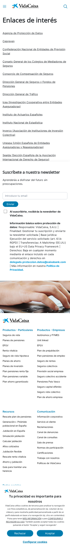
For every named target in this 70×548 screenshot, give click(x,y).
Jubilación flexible (12, 451)
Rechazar (20, 533)
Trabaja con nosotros (48, 458)
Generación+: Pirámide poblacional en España (15, 423)
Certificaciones (45, 452)
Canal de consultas (47, 437)
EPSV (5, 345)
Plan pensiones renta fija (15, 371)
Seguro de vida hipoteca (16, 355)
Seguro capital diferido (49, 386)
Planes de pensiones (13, 340)
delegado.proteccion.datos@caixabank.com (38, 262)
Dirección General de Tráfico (20, 94)
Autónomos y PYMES (48, 335)
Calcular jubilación (12, 441)
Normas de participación (50, 447)
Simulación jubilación (14, 436)
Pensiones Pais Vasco (48, 381)
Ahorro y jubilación (12, 461)
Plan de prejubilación (48, 350)
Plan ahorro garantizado (15, 381)
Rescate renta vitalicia (14, 456)
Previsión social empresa (50, 371)
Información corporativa (50, 416)
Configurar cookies (35, 541)
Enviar (10, 204)
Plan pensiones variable (15, 376)
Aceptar (50, 533)
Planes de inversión (13, 366)
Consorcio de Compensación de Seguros (28, 73)
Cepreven (8, 41)
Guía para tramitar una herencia (14, 469)
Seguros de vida (11, 335)
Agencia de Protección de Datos (23, 33)
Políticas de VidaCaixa (49, 463)
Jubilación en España (14, 430)
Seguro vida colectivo (48, 392)
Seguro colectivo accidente (51, 376)
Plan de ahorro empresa (50, 397)
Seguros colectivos (47, 366)
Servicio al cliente (46, 421)
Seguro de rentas (46, 361)
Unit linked (42, 340)
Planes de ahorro (12, 361)
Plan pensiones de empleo (51, 355)
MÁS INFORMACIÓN (32, 518)
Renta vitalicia (10, 350)
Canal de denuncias (47, 432)
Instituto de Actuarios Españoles (22, 114)
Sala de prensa (45, 442)
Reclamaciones (45, 427)
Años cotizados (11, 446)
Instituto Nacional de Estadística (22, 122)
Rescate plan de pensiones (17, 416)
